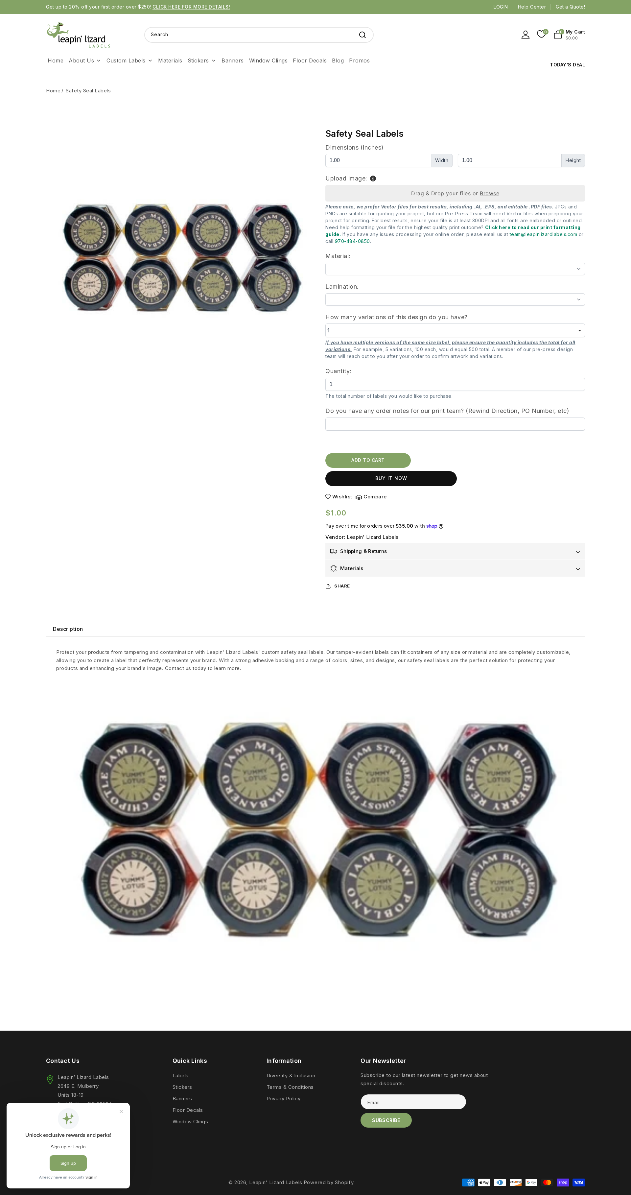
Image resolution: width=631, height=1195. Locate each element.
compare (375, 497)
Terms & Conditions (290, 1087)
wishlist (342, 497)
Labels (181, 1075)
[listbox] (455, 330)
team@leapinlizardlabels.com (543, 234)
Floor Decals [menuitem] (310, 60)
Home (53, 90)
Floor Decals (188, 1110)
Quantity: (338, 371)
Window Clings (190, 1121)
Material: (338, 255)
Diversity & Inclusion (291, 1075)
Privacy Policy (284, 1098)
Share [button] (342, 585)
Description (68, 629)
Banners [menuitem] (233, 60)
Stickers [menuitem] (198, 60)
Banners (182, 1098)
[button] (569, 35)
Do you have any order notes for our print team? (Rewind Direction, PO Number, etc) (447, 410)
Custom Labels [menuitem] (126, 60)
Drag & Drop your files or (455, 193)
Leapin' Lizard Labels (373, 537)
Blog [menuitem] (338, 60)
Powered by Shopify (329, 1182)
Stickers (182, 1087)
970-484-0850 (352, 241)
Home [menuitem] (55, 60)
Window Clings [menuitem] (268, 60)
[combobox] (259, 35)
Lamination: (342, 286)
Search (362, 35)
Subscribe (386, 1120)
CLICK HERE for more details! (191, 7)
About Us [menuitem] (81, 60)
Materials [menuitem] (170, 60)
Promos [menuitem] (359, 60)
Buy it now (391, 478)
